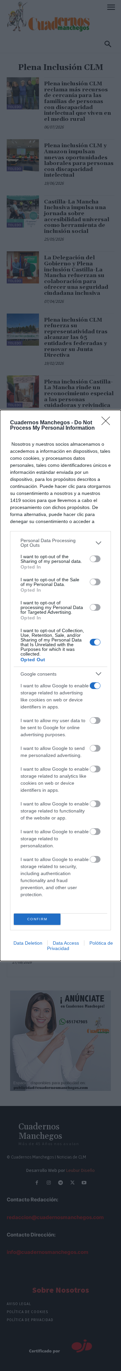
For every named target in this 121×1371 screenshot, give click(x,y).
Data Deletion (27, 943)
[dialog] (60, 685)
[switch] (95, 558)
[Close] (108, 423)
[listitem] (60, 542)
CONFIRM (37, 919)
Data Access (66, 943)
